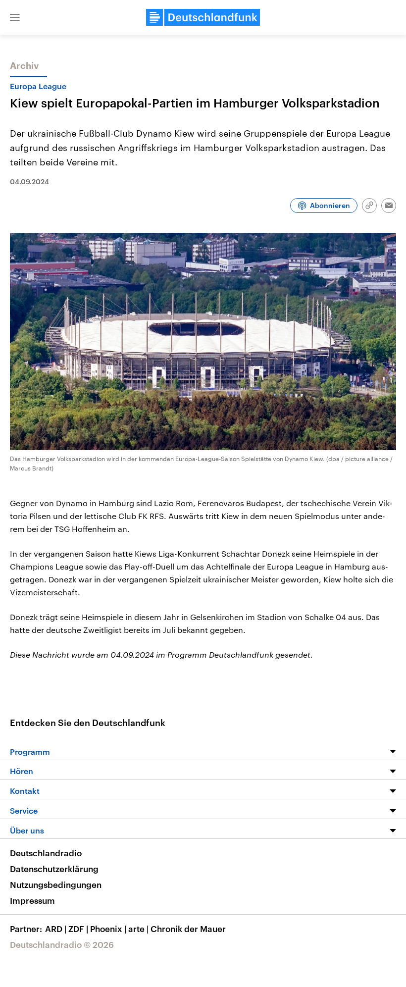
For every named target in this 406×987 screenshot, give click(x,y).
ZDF (78, 929)
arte (138, 929)
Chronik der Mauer (188, 929)
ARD (55, 929)
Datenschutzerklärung (54, 869)
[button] (15, 17)
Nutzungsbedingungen (56, 884)
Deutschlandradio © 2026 (62, 944)
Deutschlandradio (46, 853)
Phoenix (108, 929)
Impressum (32, 900)
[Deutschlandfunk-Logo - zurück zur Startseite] (203, 17)
